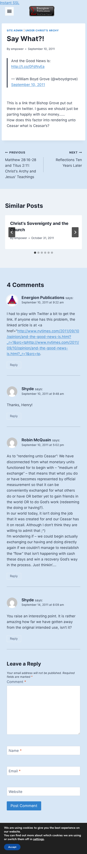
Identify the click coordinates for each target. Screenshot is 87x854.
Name (15, 751)
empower (17, 49)
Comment (16, 682)
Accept (12, 847)
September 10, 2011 (28, 85)
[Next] (75, 232)
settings (38, 839)
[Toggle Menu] (9, 11)
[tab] (35, 253)
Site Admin (15, 30)
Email (15, 771)
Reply (14, 365)
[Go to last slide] (11, 232)
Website (15, 792)
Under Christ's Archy (42, 30)
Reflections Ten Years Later (69, 159)
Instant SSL (9, 3)
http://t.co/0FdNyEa (28, 66)
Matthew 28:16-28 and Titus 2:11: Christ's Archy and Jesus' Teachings (20, 165)
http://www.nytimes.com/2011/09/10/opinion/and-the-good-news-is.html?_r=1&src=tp (43, 336)
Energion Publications (43, 297)
